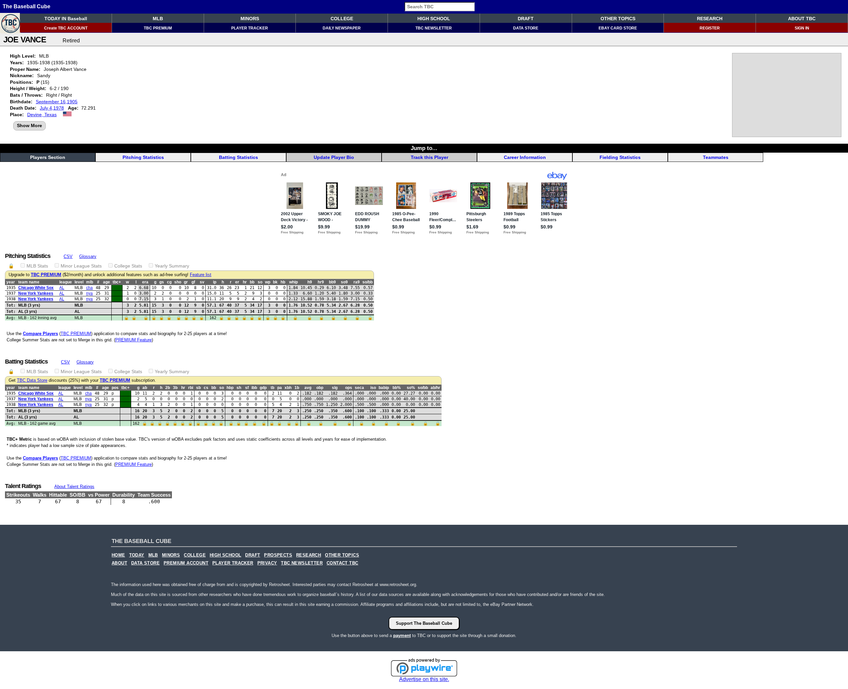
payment (402, 635)
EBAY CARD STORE (618, 28)
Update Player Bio (334, 157)
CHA (89, 287)
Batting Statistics (238, 157)
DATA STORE (525, 28)
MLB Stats (37, 266)
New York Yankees (35, 293)
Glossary (87, 256)
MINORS (249, 18)
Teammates (715, 157)
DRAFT (526, 18)
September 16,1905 (57, 101)
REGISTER (710, 28)
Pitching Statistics (143, 157)
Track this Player (429, 157)
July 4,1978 (52, 108)
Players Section (47, 157)
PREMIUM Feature (133, 339)
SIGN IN (802, 28)
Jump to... (424, 148)
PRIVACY (267, 563)
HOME (118, 555)
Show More (29, 125)
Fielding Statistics (620, 157)
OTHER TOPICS (618, 18)
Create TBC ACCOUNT (65, 28)
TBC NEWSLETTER (433, 28)
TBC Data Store (32, 380)
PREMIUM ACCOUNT (186, 563)
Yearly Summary (172, 266)
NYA (89, 293)
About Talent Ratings (74, 486)
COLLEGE (342, 18)
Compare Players (40, 333)
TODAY (136, 555)
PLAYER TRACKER (249, 28)
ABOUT (119, 563)
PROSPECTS (278, 555)
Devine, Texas (42, 114)
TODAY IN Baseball (65, 18)
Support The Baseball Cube (424, 623)
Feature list (200, 274)
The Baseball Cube (26, 6)
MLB (158, 18)
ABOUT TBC (802, 18)
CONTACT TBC (342, 563)
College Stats (128, 266)
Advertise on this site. (424, 679)
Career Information (525, 157)
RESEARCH (709, 18)
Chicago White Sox (36, 287)
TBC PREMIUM (158, 28)
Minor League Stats (81, 266)
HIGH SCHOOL (433, 18)
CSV (68, 256)
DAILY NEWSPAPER (342, 28)
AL (61, 287)
